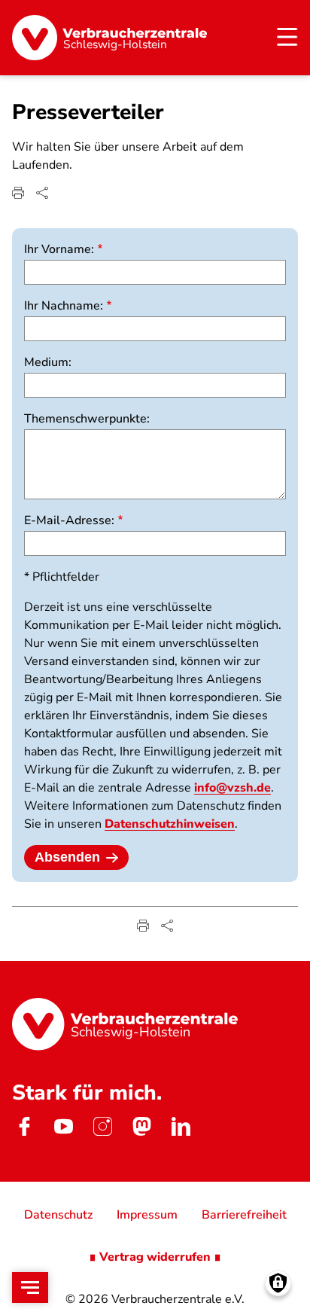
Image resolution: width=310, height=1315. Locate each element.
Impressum (147, 1215)
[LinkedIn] (180, 1126)
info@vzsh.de (232, 788)
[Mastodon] (141, 1126)
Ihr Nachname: (63, 305)
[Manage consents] (278, 1283)
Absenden (67, 857)
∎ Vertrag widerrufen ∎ (155, 1257)
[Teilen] (42, 193)
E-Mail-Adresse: (69, 520)
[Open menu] (30, 1287)
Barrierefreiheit (244, 1215)
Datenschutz (58, 1215)
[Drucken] (18, 193)
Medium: (47, 362)
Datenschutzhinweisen (170, 824)
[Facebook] (24, 1126)
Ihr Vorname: (59, 249)
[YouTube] (63, 1126)
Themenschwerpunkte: (87, 418)
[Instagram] (102, 1126)
